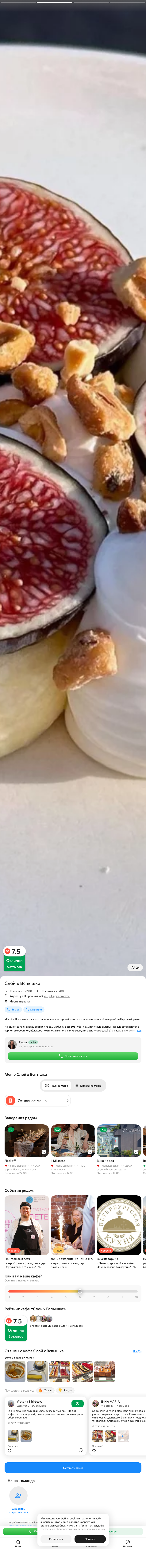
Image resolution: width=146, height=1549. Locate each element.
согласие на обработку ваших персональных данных (72, 1528)
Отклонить (56, 1539)
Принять (90, 1539)
